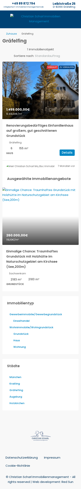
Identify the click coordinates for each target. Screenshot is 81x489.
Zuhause (11, 33)
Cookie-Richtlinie (18, 466)
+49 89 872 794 (23, 3)
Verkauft (52, 67)
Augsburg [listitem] (15, 397)
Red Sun (67, 482)
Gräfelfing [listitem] (16, 390)
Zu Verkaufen (67, 67)
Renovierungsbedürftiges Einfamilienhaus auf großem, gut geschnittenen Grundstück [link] (39, 130)
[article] (40, 239)
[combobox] (50, 56)
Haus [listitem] (16, 340)
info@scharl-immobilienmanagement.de (24, 7)
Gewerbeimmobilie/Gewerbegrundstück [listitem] (35, 314)
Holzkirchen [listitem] (16, 403)
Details (67, 152)
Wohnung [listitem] (19, 347)
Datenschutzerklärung (22, 457)
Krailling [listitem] (14, 384)
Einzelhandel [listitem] (21, 321)
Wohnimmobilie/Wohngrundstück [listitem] (31, 327)
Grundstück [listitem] (21, 334)
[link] (40, 90)
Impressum (52, 457)
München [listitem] (15, 377)
